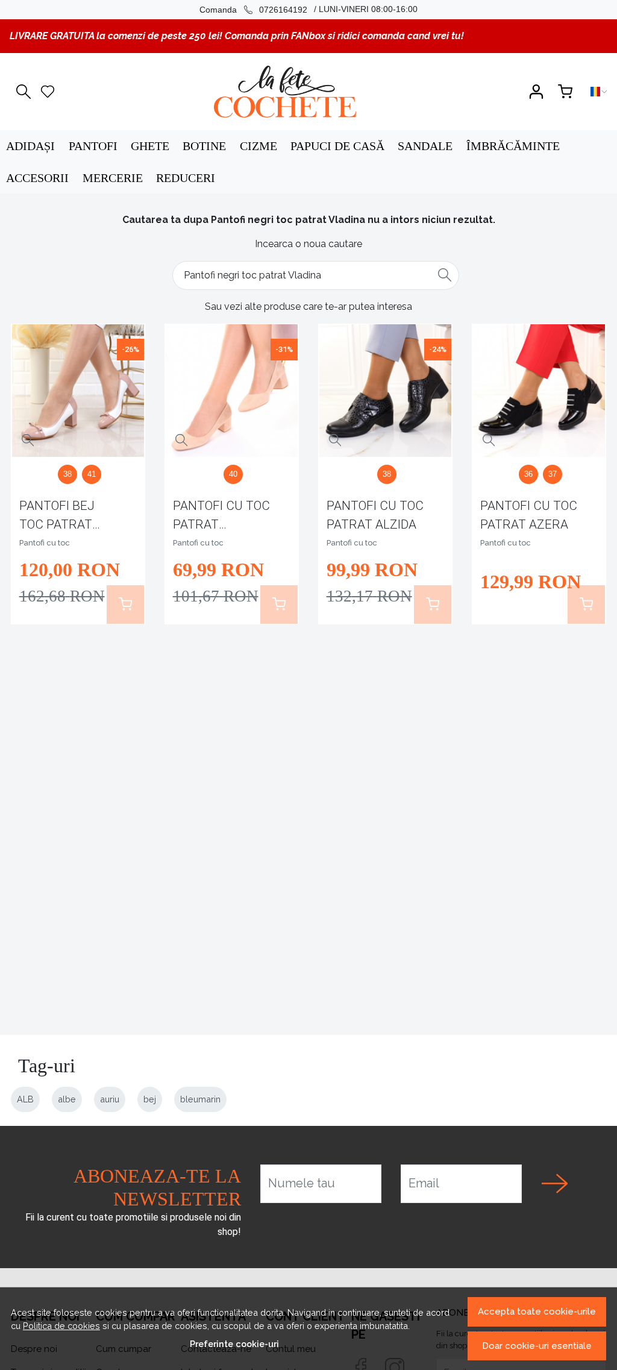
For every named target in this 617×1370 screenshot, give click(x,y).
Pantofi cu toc (44, 542)
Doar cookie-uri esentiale (537, 1345)
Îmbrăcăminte (513, 145)
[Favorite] (47, 91)
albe (67, 1099)
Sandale (425, 145)
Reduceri (185, 177)
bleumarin (200, 1099)
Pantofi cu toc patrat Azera (528, 515)
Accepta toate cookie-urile (537, 1311)
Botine (204, 145)
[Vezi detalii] (28, 441)
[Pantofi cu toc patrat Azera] (539, 390)
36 (528, 474)
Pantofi (93, 145)
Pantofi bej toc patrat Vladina (57, 517)
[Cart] (565, 91)
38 (67, 474)
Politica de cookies (61, 1326)
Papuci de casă (337, 145)
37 (552, 474)
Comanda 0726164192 (253, 9)
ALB (25, 1099)
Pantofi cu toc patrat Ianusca (221, 517)
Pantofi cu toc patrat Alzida (375, 515)
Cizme (258, 145)
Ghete (150, 145)
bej (149, 1099)
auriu (109, 1099)
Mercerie (113, 177)
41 (91, 474)
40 (233, 474)
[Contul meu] (536, 91)
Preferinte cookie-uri (234, 1344)
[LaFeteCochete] (284, 91)
